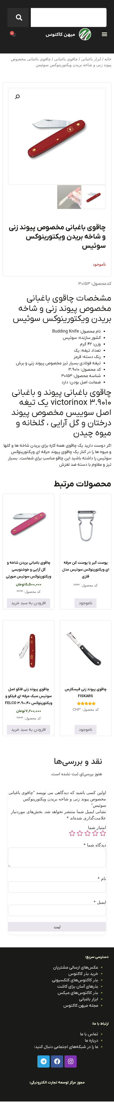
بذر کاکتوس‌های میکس (78, 993)
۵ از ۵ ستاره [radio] (72, 833)
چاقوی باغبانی (66, 59)
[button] (104, 34)
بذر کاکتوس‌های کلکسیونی (75, 980)
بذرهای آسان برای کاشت (77, 986)
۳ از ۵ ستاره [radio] (87, 833)
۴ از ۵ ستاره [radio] (80, 833)
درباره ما (91, 1040)
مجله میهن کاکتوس (80, 1005)
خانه (107, 59)
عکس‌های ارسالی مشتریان (75, 967)
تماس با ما (89, 1034)
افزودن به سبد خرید (28, 603)
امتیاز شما (97, 827)
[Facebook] (57, 1061)
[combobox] (69, 17)
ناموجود (85, 603)
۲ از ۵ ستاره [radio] (95, 833)
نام (102, 878)
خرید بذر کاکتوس (83, 973)
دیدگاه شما (95, 845)
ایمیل (100, 902)
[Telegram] (43, 1061)
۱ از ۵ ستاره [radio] (103, 833)
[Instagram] (70, 1061)
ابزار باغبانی (91, 59)
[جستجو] (18, 17)
